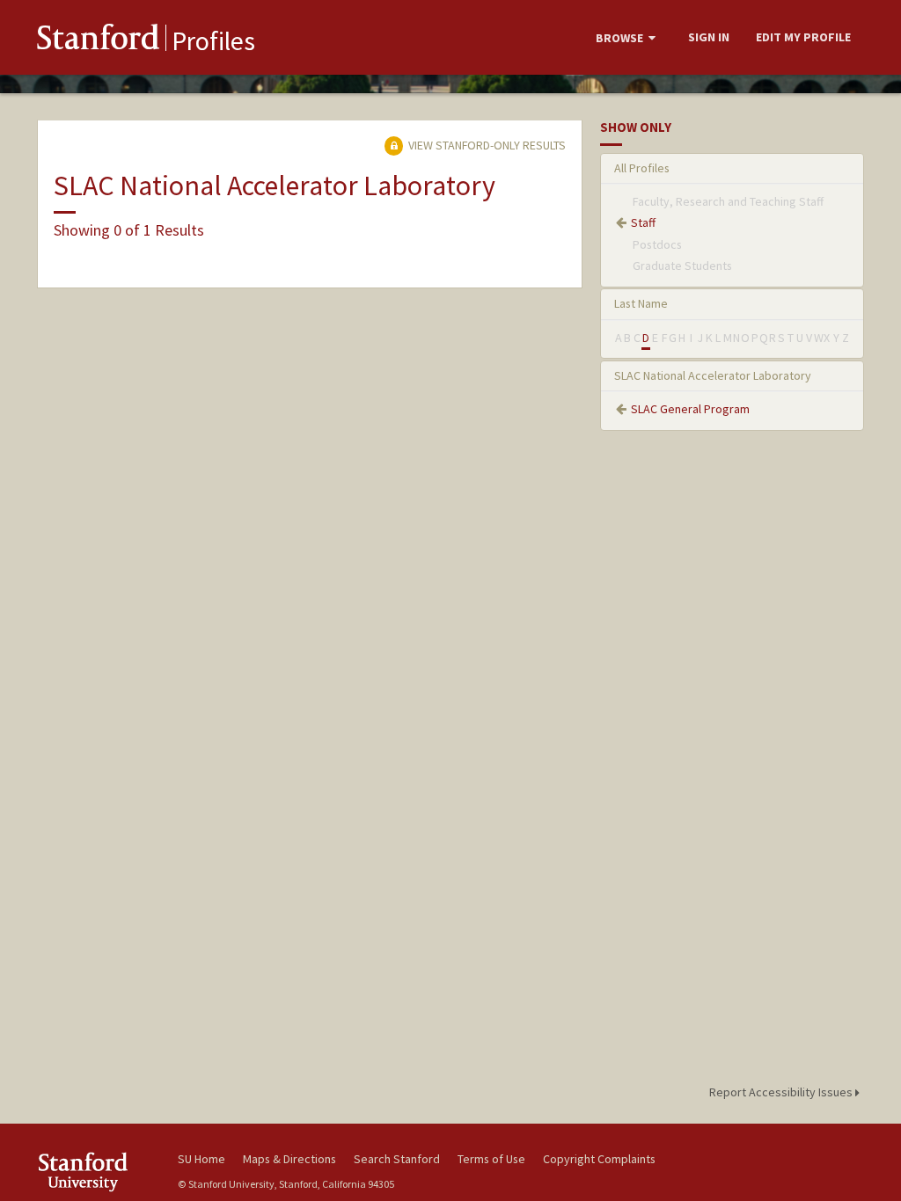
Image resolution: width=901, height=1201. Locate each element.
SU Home (201, 1159)
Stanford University (98, 1171)
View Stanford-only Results (486, 145)
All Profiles (642, 168)
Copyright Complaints (599, 1159)
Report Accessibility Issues (782, 1092)
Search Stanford (397, 1159)
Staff (643, 222)
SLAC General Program (690, 409)
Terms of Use (491, 1159)
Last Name (641, 303)
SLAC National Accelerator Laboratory (712, 375)
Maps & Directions (289, 1159)
